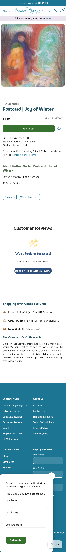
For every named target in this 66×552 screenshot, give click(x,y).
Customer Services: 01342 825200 (33, 3)
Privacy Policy (40, 427)
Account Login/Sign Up (15, 405)
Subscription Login (12, 411)
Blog (5, 456)
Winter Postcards (29, 197)
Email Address (14, 524)
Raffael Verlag (11, 103)
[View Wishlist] (49, 11)
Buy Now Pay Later (12, 433)
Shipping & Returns (43, 416)
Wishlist (7, 427)
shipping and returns (25, 154)
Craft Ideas (8, 461)
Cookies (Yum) (40, 433)
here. (48, 18)
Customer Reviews (12, 422)
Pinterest (7, 467)
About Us (38, 405)
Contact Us (39, 411)
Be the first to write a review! (33, 270)
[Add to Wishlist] (60, 128)
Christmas (9, 197)
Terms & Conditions (43, 422)
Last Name (38, 468)
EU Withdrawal (10, 439)
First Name (38, 454)
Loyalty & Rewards (12, 416)
